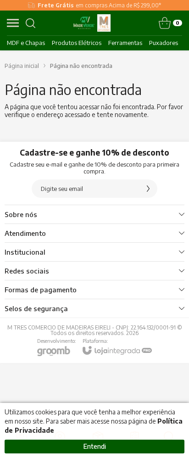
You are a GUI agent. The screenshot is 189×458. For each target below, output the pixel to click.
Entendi (94, 446)
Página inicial (22, 65)
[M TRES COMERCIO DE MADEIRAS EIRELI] (92, 23)
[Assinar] (148, 188)
